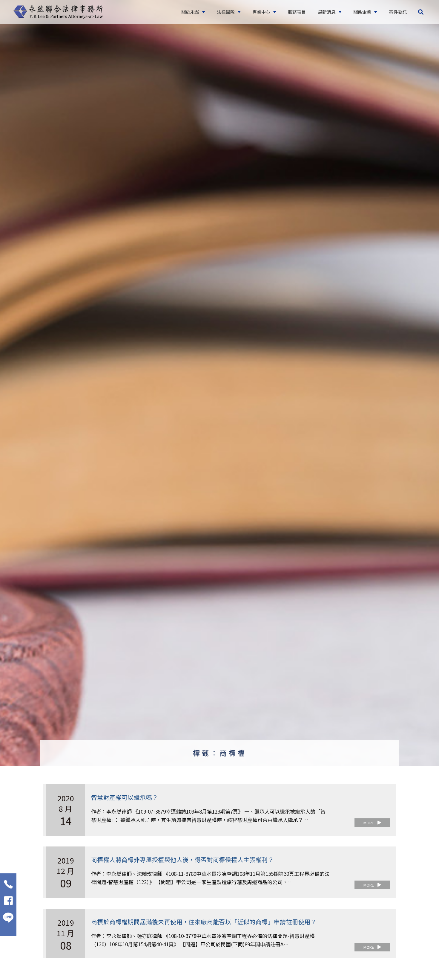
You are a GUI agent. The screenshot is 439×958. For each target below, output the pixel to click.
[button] (421, 12)
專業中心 (261, 12)
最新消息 (327, 12)
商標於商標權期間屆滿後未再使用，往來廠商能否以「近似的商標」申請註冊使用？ (204, 921)
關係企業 (362, 12)
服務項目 (297, 12)
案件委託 (398, 12)
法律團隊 (226, 12)
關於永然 (190, 12)
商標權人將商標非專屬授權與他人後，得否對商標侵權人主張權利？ (182, 859)
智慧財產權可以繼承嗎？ (124, 797)
